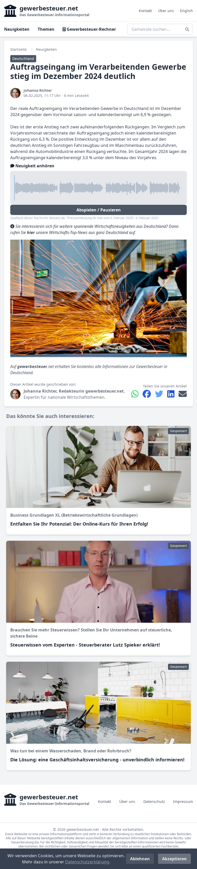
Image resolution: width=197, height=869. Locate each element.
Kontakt (145, 10)
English (186, 10)
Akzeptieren (174, 859)
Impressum (183, 801)
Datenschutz (154, 801)
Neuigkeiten (16, 29)
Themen (46, 29)
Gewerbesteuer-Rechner (91, 29)
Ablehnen (140, 859)
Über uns (166, 10)
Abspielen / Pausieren (98, 210)
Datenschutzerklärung (87, 862)
